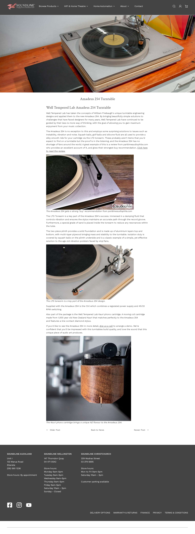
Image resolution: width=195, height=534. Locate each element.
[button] (186, 6)
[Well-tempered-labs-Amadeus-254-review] (90, 182)
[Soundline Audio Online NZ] (21, 6)
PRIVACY (157, 512)
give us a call (106, 326)
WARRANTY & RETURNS (125, 512)
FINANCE (145, 512)
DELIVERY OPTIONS (100, 512)
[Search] (174, 6)
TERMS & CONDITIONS (176, 512)
